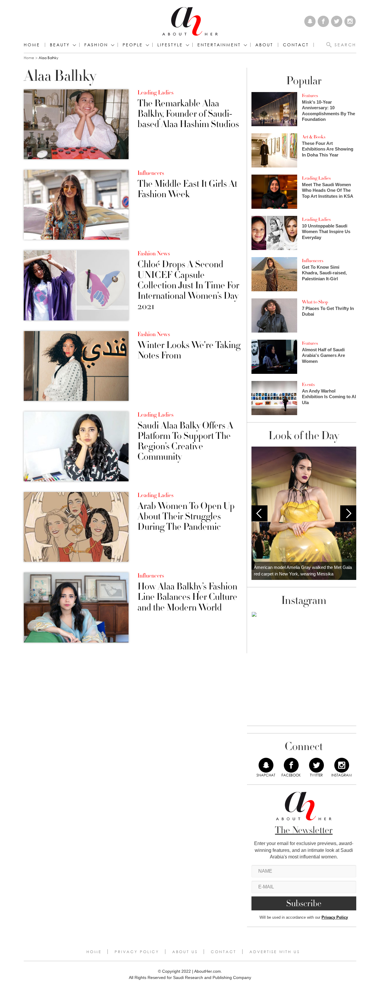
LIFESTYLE (170, 45)
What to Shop (315, 302)
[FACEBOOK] (291, 765)
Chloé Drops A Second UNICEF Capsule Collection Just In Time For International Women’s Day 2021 (188, 285)
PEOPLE (133, 45)
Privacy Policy (335, 917)
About (264, 45)
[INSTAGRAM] (341, 765)
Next (348, 513)
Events (308, 384)
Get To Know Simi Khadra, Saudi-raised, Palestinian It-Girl (324, 273)
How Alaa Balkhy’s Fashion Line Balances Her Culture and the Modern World (187, 597)
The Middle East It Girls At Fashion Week (187, 189)
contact (296, 45)
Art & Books (313, 137)
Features (310, 96)
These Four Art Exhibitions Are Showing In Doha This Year (327, 149)
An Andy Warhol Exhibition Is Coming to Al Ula (329, 396)
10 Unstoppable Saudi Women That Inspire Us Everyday (326, 231)
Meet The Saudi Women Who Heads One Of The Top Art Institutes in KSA (327, 190)
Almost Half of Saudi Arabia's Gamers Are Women (323, 355)
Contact (223, 951)
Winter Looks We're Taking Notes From (188, 350)
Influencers (150, 173)
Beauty (60, 45)
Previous (259, 513)
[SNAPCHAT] (266, 765)
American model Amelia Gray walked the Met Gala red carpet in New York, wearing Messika (303, 571)
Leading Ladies (155, 92)
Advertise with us (274, 951)
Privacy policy (137, 951)
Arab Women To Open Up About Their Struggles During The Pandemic (186, 516)
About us (185, 951)
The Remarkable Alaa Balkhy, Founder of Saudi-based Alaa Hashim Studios (188, 114)
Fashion (96, 45)
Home (32, 45)
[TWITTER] (316, 765)
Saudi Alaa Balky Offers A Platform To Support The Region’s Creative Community (185, 441)
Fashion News (153, 253)
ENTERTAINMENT (219, 45)
